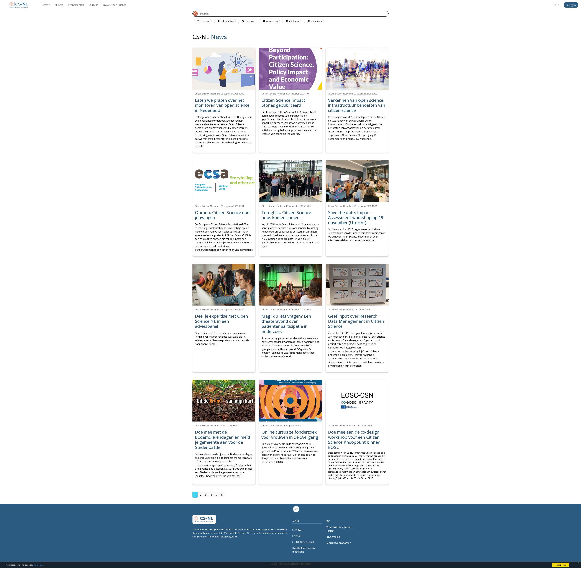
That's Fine (560, 565)
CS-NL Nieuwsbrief (303, 542)
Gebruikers (316, 21)
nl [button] (556, 5)
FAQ (328, 521)
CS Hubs (93, 5)
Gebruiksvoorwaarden (338, 543)
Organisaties (272, 21)
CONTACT (298, 530)
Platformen (294, 21)
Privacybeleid (333, 537)
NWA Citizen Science (114, 5)
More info (38, 565)
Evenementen (76, 5)
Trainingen (250, 21)
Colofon (296, 536)
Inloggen (571, 5)
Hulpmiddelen (227, 21)
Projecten (205, 21)
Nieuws (59, 5)
